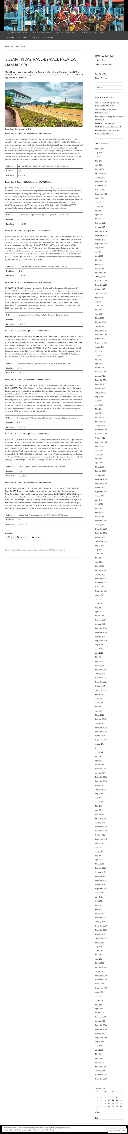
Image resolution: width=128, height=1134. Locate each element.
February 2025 (100, 223)
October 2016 (100, 636)
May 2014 (98, 756)
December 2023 (101, 281)
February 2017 (100, 620)
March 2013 (99, 814)
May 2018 (98, 558)
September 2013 (101, 789)
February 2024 (100, 273)
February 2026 (100, 173)
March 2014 (99, 765)
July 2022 (98, 351)
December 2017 (101, 579)
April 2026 (98, 165)
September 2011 (101, 889)
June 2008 (99, 1050)
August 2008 (99, 1042)
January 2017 (100, 624)
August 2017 (99, 595)
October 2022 (100, 339)
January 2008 (100, 1071)
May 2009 (98, 1004)
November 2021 (101, 384)
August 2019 (99, 496)
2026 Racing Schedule (16, 33)
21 (113, 1103)
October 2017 (100, 587)
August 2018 (99, 545)
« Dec (97, 1112)
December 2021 (101, 380)
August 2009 (99, 992)
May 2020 (98, 459)
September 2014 (101, 740)
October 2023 (100, 289)
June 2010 (99, 951)
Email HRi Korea (101, 78)
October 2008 (100, 1033)
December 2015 (101, 678)
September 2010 (101, 938)
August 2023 (99, 297)
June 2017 (99, 603)
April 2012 (98, 860)
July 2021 (98, 401)
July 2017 (98, 599)
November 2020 (101, 434)
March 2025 (99, 219)
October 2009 (100, 984)
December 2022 (101, 330)
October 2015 (100, 686)
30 (121, 1106)
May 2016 (98, 657)
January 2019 (100, 525)
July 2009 (98, 996)
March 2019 (99, 517)
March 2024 (99, 268)
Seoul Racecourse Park (43, 37)
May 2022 (98, 359)
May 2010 (98, 955)
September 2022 (101, 343)
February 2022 (100, 372)
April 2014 (98, 760)
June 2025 (99, 206)
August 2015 (99, 694)
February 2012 (100, 868)
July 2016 (98, 649)
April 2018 (98, 562)
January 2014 (100, 773)
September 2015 (101, 690)
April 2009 (98, 1009)
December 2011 (100, 876)
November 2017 (101, 583)
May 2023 (98, 310)
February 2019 (100, 521)
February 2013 (100, 818)
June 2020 (99, 454)
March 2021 (99, 417)
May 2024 (98, 260)
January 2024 (100, 277)
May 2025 (98, 211)
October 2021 (100, 388)
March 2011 (99, 913)
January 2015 (100, 723)
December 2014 (101, 727)
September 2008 (101, 1038)
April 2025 (98, 215)
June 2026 (99, 157)
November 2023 (101, 285)
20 (109, 1103)
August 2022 (99, 347)
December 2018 (101, 529)
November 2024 (101, 235)
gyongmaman (60, 550)
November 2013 (101, 781)
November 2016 (101, 632)
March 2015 (99, 715)
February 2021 (100, 421)
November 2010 (101, 930)
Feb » (97, 1118)
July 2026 (98, 153)
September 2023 (101, 293)
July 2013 (98, 798)
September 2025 (101, 194)
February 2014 (100, 769)
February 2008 (100, 1066)
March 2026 (99, 169)
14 (113, 1100)
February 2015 (100, 719)
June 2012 (99, 851)
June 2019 (99, 504)
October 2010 (100, 934)
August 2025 (99, 198)
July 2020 (98, 450)
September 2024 (101, 244)
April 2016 (98, 661)
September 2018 (101, 541)
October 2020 (100, 438)
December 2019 (101, 479)
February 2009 (100, 1017)
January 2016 (100, 674)
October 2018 (100, 537)
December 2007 (101, 1075)
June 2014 (99, 752)
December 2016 (101, 628)
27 (109, 1106)
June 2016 (99, 653)
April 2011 (98, 909)
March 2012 (99, 864)
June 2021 (99, 405)
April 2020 (98, 463)
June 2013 (99, 802)
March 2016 (99, 665)
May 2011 (98, 905)
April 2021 (98, 413)
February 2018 (100, 570)
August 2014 (99, 744)
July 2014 (98, 748)
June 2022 (99, 355)
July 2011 (98, 897)
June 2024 (99, 256)
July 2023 (98, 301)
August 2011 (99, 893)
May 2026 (98, 161)
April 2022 (98, 364)
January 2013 (100, 822)
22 (117, 1103)
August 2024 (99, 248)
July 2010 (98, 947)
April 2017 (98, 612)
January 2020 (100, 475)
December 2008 (101, 1025)
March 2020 (99, 467)
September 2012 (101, 839)
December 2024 (101, 231)
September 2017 (101, 591)
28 (113, 1106)
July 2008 (98, 1046)
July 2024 (98, 252)
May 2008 (98, 1054)
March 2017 (99, 616)
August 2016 (99, 645)
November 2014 (101, 732)
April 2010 (98, 959)
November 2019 (101, 483)
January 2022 (100, 376)
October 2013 (100, 785)
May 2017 (98, 607)
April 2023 (98, 314)
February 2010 (100, 967)
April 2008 (98, 1058)
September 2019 (101, 492)
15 (117, 1100)
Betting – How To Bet (66, 33)
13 (109, 1100)
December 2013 (101, 777)
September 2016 (101, 641)
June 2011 (99, 901)
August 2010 (99, 942)
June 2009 (99, 1000)
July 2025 (98, 202)
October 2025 (100, 190)
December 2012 (101, 827)
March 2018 (99, 566)
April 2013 (98, 810)
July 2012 (98, 847)
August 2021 (99, 397)
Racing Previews (19, 550)
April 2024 (98, 264)
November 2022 (101, 335)
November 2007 (101, 1079)
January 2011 (100, 922)
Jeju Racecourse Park (16, 37)
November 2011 (100, 880)
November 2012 (101, 831)
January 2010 (100, 971)
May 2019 (98, 508)
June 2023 (99, 306)
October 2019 (100, 488)
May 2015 (98, 707)
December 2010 (101, 926)
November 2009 (101, 980)
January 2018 (100, 574)
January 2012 (100, 872)
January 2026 (100, 177)
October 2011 (100, 885)
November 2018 (101, 533)
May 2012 (98, 856)
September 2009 (101, 988)
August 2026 (99, 148)
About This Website (41, 33)
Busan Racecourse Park (93, 33)
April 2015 (98, 711)
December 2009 (101, 975)
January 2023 (100, 326)
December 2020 (101, 430)
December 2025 (101, 182)
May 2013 (98, 806)
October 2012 (100, 835)
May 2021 (98, 409)
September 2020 (101, 442)
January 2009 (100, 1021)
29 (117, 1106)
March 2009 (99, 1013)
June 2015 (99, 703)
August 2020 (99, 446)
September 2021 (101, 392)
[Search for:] (121, 33)
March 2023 (99, 318)
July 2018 (98, 550)
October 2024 (100, 239)
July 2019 (98, 500)
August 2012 (99, 843)
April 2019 (98, 512)
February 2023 (100, 322)
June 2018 (99, 554)
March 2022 (99, 368)
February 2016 (100, 670)
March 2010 (99, 963)
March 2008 (99, 1062)
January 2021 (100, 426)
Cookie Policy (49, 1130)
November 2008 (101, 1029)
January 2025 (100, 227)
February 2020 (100, 471)
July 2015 (98, 698)
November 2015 (101, 682)
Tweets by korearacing (103, 64)
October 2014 (100, 736)
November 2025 (101, 186)
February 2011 (100, 918)
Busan (36, 550)
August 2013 (99, 794)
